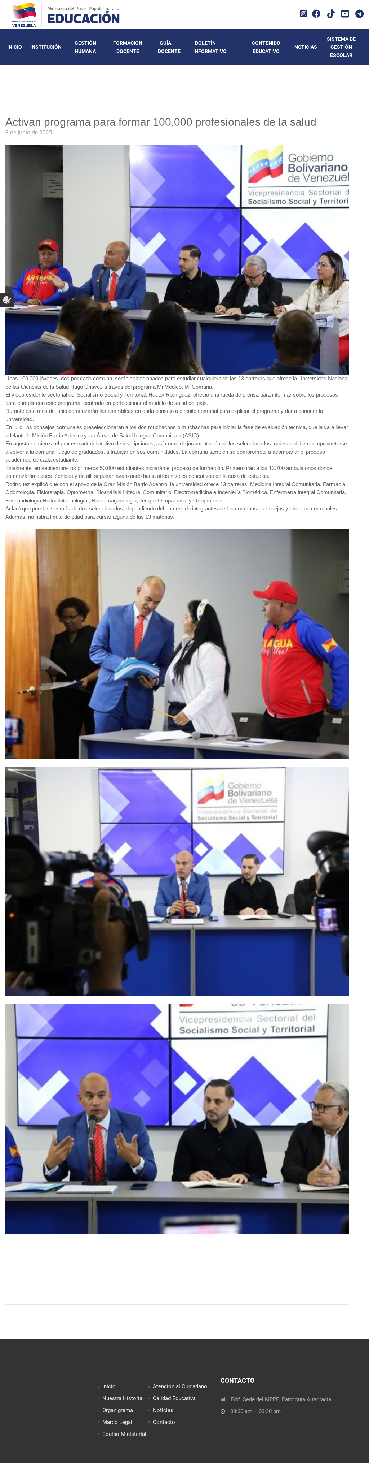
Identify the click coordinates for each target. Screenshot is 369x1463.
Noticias (305, 47)
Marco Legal (117, 1422)
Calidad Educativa (174, 1398)
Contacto (164, 1422)
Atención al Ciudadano (180, 1386)
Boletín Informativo (210, 47)
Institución (46, 47)
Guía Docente (169, 47)
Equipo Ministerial (124, 1434)
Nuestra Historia (122, 1398)
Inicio (14, 47)
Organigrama (117, 1410)
